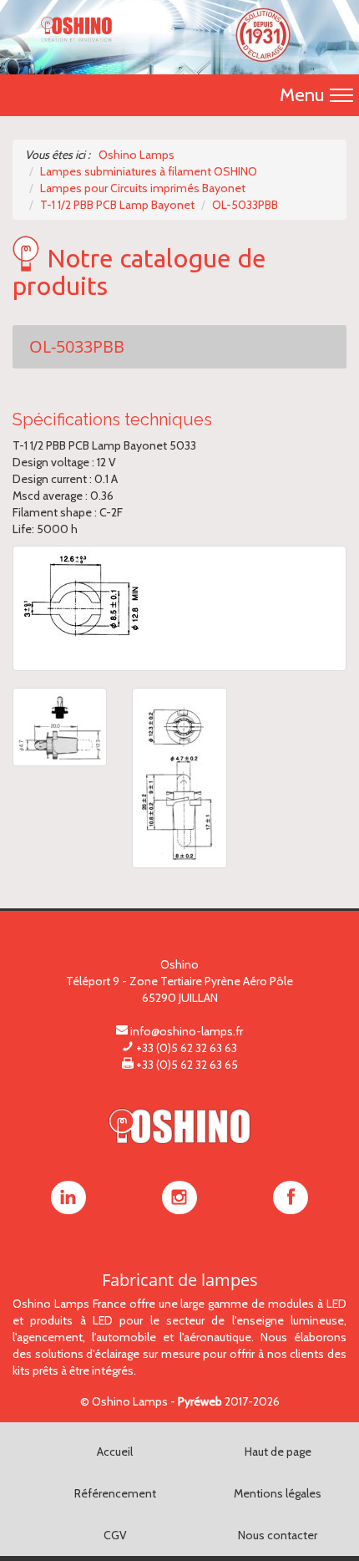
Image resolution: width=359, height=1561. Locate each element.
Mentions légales (277, 1493)
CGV (115, 1535)
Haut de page (278, 1451)
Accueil (115, 1451)
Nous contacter (277, 1535)
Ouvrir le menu (341, 95)
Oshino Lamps (130, 1401)
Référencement (115, 1493)
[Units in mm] (179, 778)
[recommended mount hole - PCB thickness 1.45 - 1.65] (179, 608)
